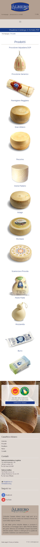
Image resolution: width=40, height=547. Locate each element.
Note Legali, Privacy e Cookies (9, 542)
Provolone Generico (20, 74)
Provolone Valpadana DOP (20, 48)
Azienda (4, 441)
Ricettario (4, 446)
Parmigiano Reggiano (20, 101)
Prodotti (3, 443)
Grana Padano (20, 186)
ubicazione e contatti (16, 14)
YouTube (8, 500)
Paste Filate (20, 298)
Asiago (20, 212)
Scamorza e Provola (20, 271)
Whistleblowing (6, 483)
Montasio (20, 239)
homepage (4, 14)
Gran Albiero (20, 127)
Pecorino (20, 159)
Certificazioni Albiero (20, 402)
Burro (20, 351)
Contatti (3, 451)
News (3, 449)
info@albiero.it (7, 481)
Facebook (9, 495)
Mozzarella (20, 324)
